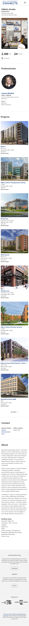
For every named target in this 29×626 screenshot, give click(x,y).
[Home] (10, 3)
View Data (14, 568)
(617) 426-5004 (5, 432)
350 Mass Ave (5, 291)
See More (13, 412)
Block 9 (3, 147)
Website (3, 430)
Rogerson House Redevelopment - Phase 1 (13, 363)
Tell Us (14, 586)
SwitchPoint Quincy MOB (8, 399)
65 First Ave (4, 219)
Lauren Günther (7, 93)
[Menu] (24, 2)
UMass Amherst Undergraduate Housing (13, 183)
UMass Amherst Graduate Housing (11, 327)
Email (3, 434)
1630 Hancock (5, 255)
